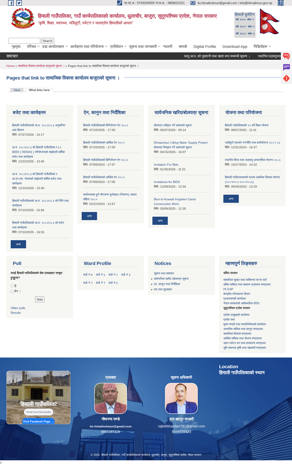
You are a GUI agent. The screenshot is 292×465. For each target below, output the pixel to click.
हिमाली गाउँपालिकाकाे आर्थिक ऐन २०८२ (104, 177)
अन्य (18, 244)
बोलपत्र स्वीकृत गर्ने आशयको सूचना (173, 125)
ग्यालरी (167, 46)
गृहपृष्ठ (16, 46)
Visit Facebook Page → (38, 421)
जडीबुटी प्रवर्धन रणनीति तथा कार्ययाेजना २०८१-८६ (252, 142)
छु (15, 285)
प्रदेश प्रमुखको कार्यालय (236, 314)
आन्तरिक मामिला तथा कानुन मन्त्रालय (243, 329)
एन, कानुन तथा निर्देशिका (167, 284)
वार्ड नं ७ (88, 274)
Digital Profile (204, 46)
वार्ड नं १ (100, 282)
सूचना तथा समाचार (164, 273)
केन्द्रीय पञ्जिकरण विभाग (236, 294)
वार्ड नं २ (88, 282)
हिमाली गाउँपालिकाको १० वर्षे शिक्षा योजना (246, 125)
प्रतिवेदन (116, 46)
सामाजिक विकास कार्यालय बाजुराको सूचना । (41, 66)
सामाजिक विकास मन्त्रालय (237, 333)
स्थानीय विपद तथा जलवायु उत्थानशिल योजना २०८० (253, 160)
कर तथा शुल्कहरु (163, 289)
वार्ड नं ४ (113, 282)
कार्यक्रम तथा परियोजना (87, 46)
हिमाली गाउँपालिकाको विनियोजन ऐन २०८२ (105, 125)
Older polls (18, 308)
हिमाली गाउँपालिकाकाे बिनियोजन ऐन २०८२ (105, 160)
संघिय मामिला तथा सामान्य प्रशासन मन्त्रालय (247, 284)
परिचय (31, 46)
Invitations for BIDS (167, 182)
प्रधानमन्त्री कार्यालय (234, 298)
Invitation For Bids (166, 164)
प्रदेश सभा (229, 319)
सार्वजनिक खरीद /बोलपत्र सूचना (171, 278)
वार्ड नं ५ (113, 274)
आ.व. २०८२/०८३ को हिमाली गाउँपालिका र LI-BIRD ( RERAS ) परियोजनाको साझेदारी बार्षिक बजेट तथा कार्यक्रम (38, 152)
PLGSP (228, 289)
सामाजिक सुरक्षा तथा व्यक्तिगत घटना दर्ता (245, 279)
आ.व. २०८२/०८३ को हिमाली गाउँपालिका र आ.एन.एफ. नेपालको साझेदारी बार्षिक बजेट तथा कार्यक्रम (36, 178)
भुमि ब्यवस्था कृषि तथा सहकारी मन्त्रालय (244, 347)
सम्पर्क (183, 46)
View (17, 90)
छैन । (17, 291)
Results (16, 312)
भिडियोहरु (260, 46)
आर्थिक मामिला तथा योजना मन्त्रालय (242, 338)
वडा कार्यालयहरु (53, 46)
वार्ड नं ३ (125, 274)
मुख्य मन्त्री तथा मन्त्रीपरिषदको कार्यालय (244, 324)
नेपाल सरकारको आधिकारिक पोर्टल (241, 303)
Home (10, 66)
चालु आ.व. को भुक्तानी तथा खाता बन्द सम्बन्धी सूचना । (205, 56)
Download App (235, 46)
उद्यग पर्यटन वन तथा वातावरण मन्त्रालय (244, 343)
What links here (41, 90)
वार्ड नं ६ (100, 274)
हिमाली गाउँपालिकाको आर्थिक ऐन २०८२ (104, 142)
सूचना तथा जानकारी (143, 46)
